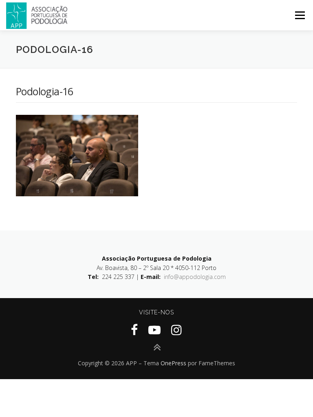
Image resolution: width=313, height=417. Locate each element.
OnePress (173, 363)
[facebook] (134, 329)
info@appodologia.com (195, 277)
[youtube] (154, 329)
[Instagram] (176, 329)
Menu (300, 15)
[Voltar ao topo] (156, 347)
